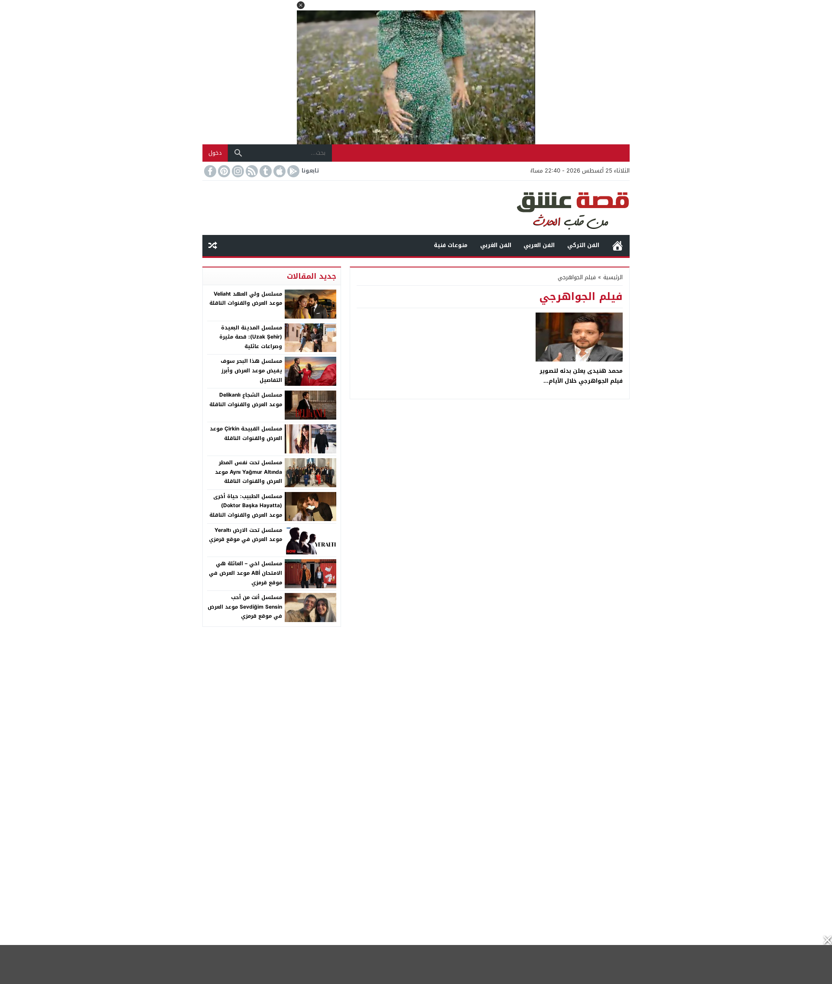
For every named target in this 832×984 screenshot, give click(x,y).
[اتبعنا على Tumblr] (265, 171)
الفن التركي (583, 245)
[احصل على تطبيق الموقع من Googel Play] (292, 171)
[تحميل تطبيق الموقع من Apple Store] (279, 171)
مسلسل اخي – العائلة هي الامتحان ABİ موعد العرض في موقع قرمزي (245, 573)
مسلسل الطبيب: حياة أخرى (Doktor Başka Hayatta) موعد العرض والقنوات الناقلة (245, 506)
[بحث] (238, 153)
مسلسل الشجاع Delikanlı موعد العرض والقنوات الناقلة (245, 399)
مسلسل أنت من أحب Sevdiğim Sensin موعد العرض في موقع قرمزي (245, 607)
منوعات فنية (451, 245)
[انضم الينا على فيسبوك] (209, 171)
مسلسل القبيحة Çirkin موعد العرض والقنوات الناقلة (246, 433)
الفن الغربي (495, 245)
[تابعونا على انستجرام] (237, 171)
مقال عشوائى (212, 245)
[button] (301, 5)
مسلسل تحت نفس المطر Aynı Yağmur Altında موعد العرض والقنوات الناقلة (248, 472)
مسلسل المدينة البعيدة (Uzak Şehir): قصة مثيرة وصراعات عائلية (250, 337)
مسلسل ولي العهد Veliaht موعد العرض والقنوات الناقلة (245, 298)
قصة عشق (617, 245)
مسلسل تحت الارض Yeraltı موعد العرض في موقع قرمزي (245, 534)
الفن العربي (539, 245)
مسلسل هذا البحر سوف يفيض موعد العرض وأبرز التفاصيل (251, 370)
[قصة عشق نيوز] (416, 208)
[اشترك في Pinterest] (223, 171)
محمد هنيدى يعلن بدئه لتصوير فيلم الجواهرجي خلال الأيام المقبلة (581, 381)
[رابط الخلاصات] (251, 171)
